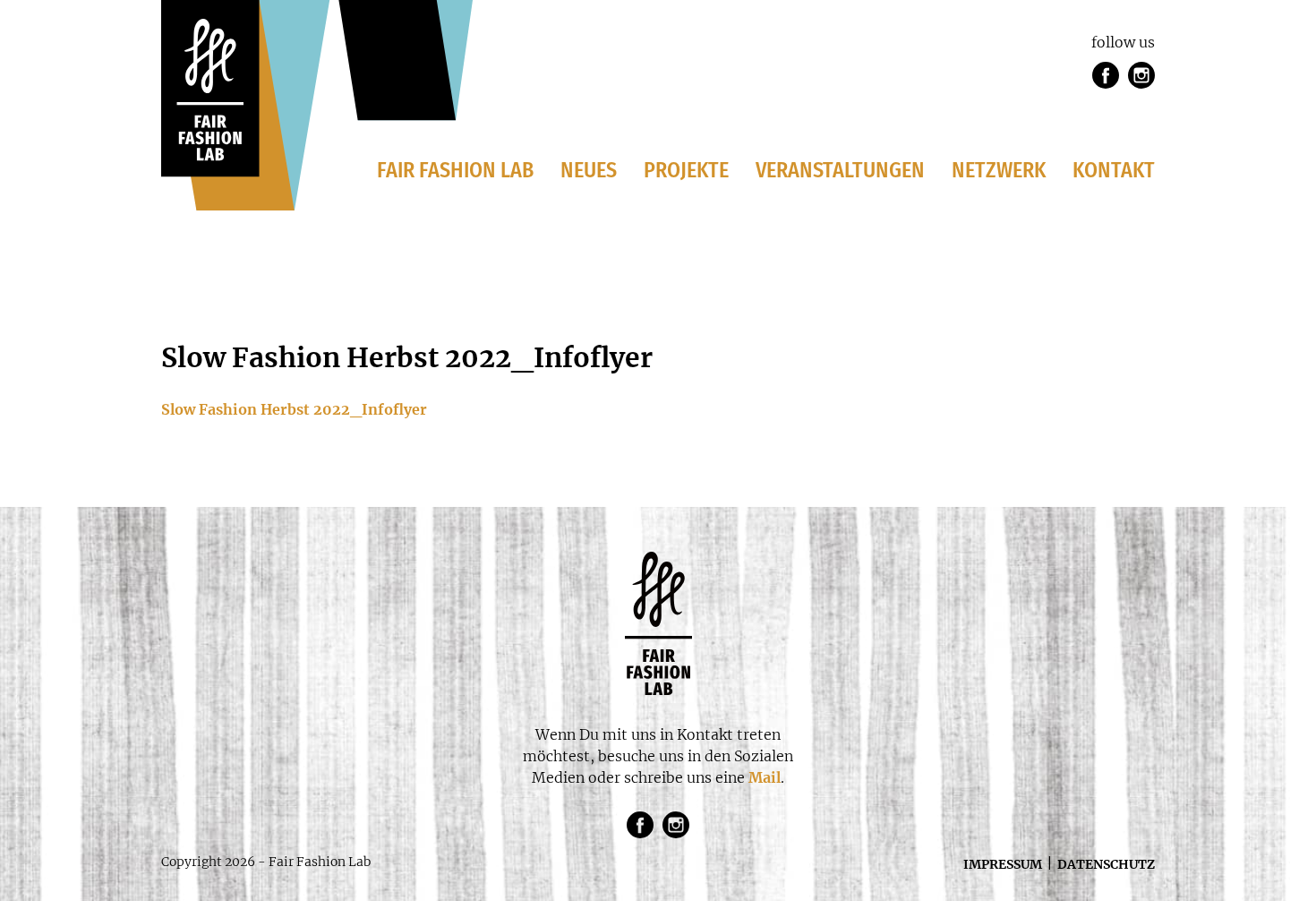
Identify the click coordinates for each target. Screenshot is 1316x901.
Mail (764, 777)
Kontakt (1113, 170)
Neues (588, 170)
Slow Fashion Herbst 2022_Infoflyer (294, 409)
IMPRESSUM (1002, 864)
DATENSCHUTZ (1106, 864)
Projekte (686, 170)
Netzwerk (999, 170)
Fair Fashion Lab (455, 170)
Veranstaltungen (840, 170)
